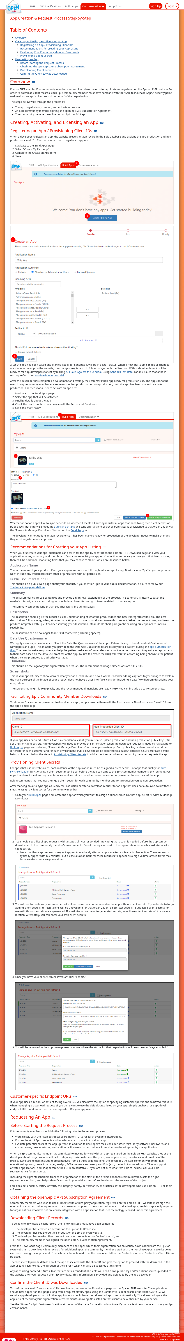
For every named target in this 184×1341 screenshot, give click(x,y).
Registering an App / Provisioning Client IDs (46, 45)
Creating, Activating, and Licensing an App (41, 41)
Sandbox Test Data (121, 372)
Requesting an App (26, 59)
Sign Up (155, 6)
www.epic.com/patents (170, 1339)
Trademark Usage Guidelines (27, 587)
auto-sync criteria (64, 526)
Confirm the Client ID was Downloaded (43, 73)
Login (171, 6)
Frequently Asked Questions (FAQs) (47, 1339)
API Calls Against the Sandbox (84, 372)
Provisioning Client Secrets (36, 55)
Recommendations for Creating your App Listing (49, 48)
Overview (20, 37)
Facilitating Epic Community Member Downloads (49, 52)
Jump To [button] (114, 6)
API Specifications (50, 6)
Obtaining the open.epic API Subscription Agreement (52, 66)
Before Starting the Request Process (42, 63)
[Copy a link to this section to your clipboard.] (33, 81)
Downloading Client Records (37, 70)
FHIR (33, 6)
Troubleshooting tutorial (49, 375)
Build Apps (71, 6)
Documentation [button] (92, 6)
